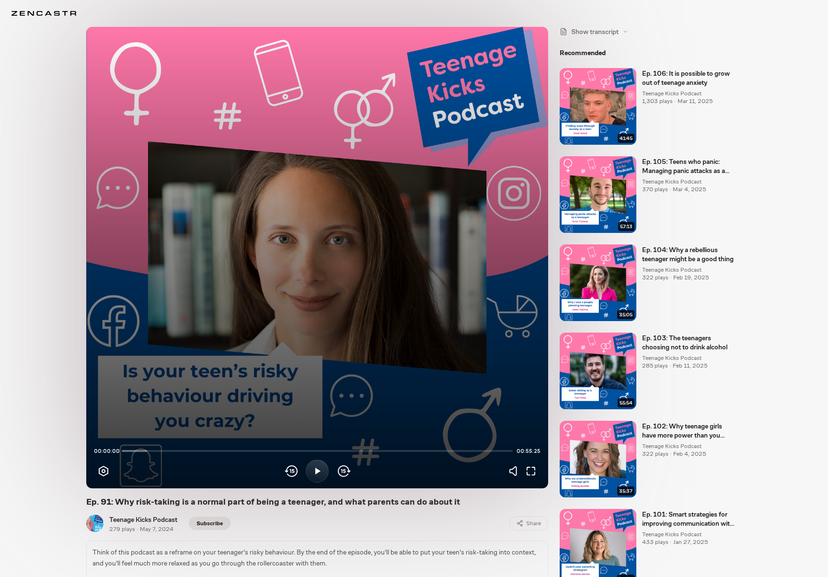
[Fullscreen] (531, 471)
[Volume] (515, 471)
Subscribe (209, 523)
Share (533, 523)
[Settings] (103, 471)
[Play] (317, 471)
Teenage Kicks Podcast (143, 519)
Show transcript (595, 31)
